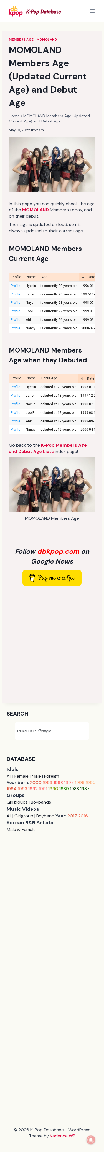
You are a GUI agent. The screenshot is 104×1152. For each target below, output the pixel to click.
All (9, 776)
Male (36, 776)
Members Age (21, 39)
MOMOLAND (47, 39)
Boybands (41, 802)
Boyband (45, 816)
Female (21, 776)
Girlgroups (17, 802)
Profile (16, 277)
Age (44, 277)
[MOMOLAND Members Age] (52, 484)
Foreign (51, 776)
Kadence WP (62, 1136)
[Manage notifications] (91, 1139)
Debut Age (49, 378)
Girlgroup (23, 816)
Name (31, 277)
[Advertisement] (52, 644)
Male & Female (21, 829)
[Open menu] (92, 11)
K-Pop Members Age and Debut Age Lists (48, 448)
